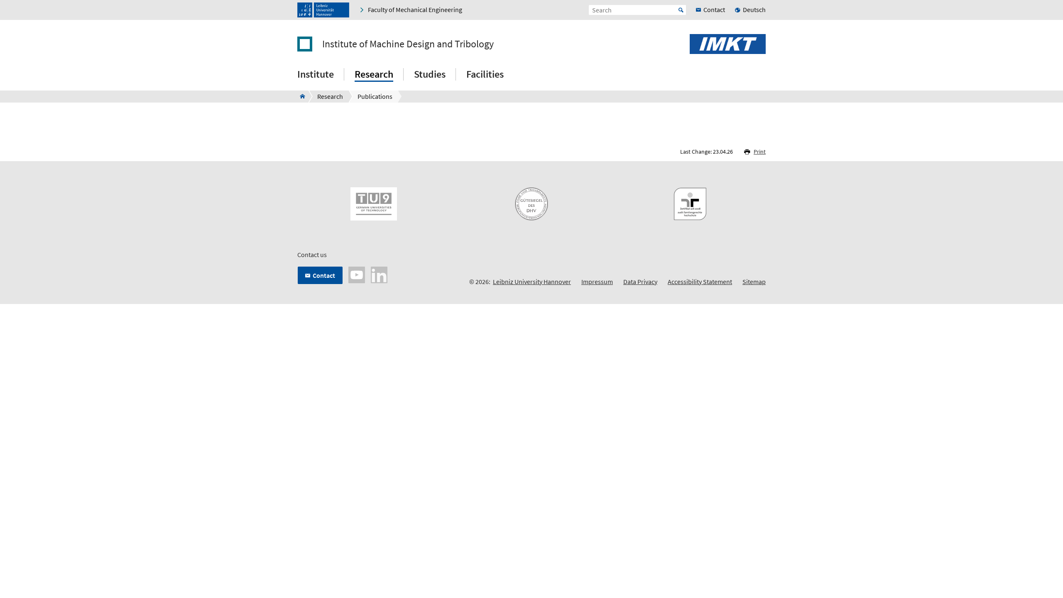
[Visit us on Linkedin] (379, 274)
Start (681, 10)
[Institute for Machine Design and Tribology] (300, 96)
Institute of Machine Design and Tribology (408, 44)
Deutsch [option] (754, 9)
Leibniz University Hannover (532, 281)
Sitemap (754, 281)
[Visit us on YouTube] (356, 274)
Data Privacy (640, 281)
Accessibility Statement (700, 281)
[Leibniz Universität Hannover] (323, 9)
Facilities (485, 74)
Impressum (597, 281)
